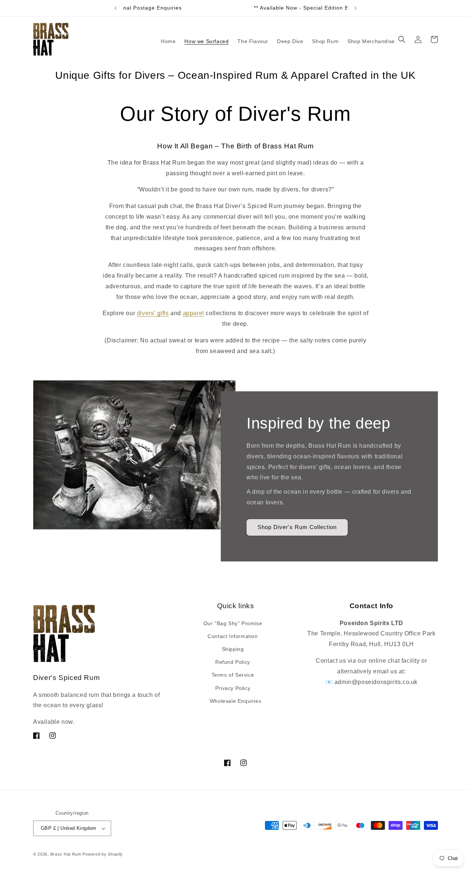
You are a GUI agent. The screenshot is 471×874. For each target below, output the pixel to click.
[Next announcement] (355, 8)
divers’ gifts (153, 313)
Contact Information (233, 636)
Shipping (233, 649)
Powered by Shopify (102, 854)
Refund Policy (232, 662)
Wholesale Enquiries (235, 701)
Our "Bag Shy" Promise (232, 623)
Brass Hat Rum (65, 854)
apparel (193, 313)
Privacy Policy (232, 688)
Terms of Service (233, 675)
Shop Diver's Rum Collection (297, 527)
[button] (402, 39)
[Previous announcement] (115, 8)
